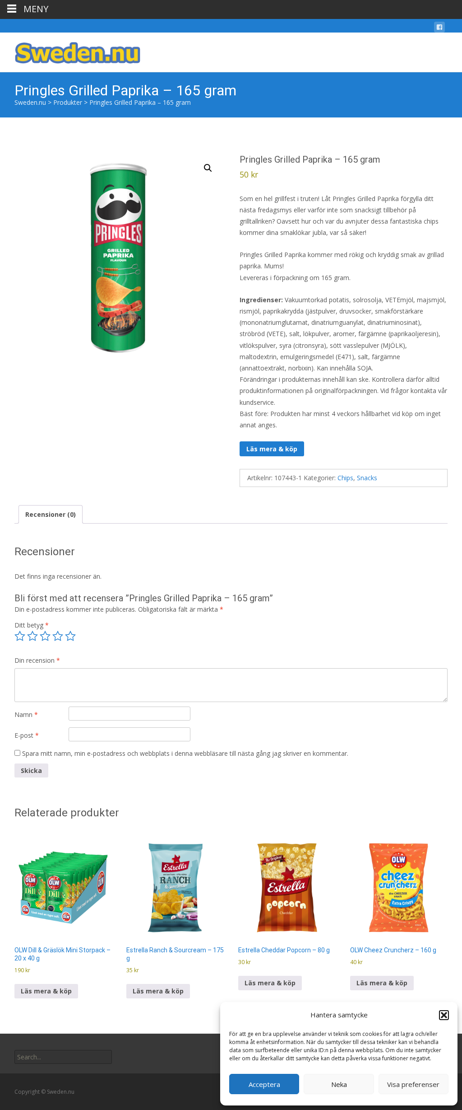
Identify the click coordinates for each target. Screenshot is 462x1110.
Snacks (367, 477)
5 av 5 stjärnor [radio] (70, 636)
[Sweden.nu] (70, 51)
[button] (443, 1015)
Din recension (37, 660)
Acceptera (264, 1084)
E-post (26, 735)
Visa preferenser (413, 1084)
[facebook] (439, 28)
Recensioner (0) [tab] (50, 514)
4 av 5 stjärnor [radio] (57, 636)
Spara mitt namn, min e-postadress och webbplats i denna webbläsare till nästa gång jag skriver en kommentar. (185, 753)
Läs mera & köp (271, 449)
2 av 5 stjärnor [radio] (32, 636)
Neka (339, 1084)
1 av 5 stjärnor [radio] (19, 636)
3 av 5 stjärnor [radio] (45, 636)
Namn (26, 714)
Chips (345, 477)
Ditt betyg (31, 625)
